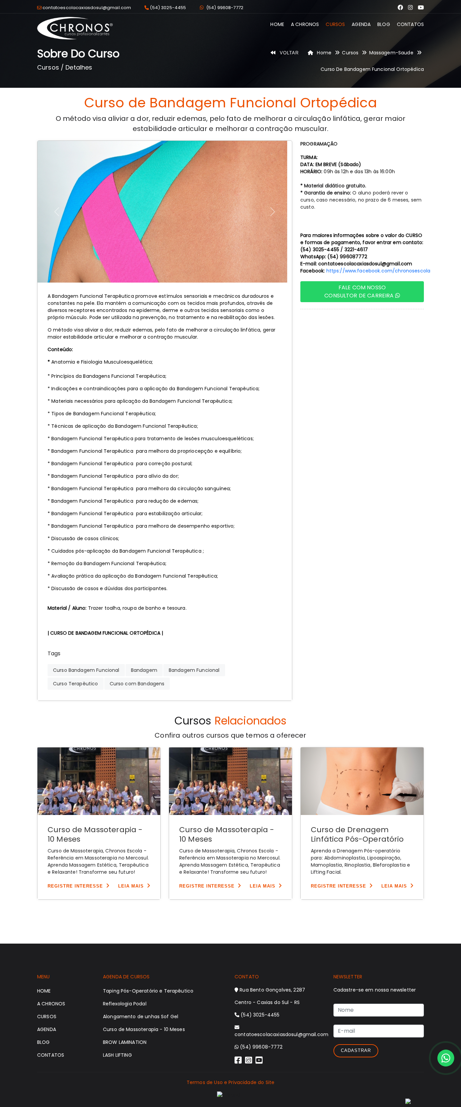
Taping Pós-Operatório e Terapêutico (148, 990)
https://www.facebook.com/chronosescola (378, 270)
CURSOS (335, 24)
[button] (56, 212)
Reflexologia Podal (124, 1003)
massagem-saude (391, 52)
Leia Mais (131, 886)
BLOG (383, 24)
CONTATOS (410, 24)
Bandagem (144, 670)
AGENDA (361, 24)
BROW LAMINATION (124, 1042)
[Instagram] (410, 7)
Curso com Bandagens (137, 683)
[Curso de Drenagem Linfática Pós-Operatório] (362, 781)
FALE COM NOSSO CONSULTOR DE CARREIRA (359, 291)
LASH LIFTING (117, 1055)
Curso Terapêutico (75, 683)
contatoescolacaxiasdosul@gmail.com (87, 7)
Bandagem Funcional (194, 670)
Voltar (288, 52)
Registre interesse (75, 886)
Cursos (350, 52)
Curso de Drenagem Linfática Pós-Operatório (357, 834)
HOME (277, 24)
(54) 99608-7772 (224, 7)
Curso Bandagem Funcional (86, 670)
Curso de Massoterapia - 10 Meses (95, 834)
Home (323, 52)
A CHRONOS (305, 24)
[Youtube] (421, 7)
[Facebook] (400, 7)
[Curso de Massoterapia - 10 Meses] (98, 781)
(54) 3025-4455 (168, 7)
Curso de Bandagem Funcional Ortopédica (372, 69)
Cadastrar (356, 1050)
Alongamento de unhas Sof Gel (140, 1016)
